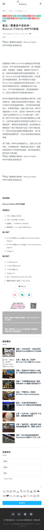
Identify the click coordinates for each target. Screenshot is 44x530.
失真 (25, 18)
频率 (8, 18)
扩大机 (38, 16)
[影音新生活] (22, 3)
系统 (33, 18)
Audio (4, 16)
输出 (29, 18)
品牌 (12, 18)
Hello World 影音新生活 (24, 520)
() (23, 286)
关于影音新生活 (9, 520)
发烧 (24, 16)
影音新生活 (17, 524)
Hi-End (10, 16)
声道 (21, 18)
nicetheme (23, 526)
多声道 (19, 16)
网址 (5, 473)
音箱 (37, 18)
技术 (33, 16)
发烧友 (29, 16)
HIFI (15, 16)
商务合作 (37, 520)
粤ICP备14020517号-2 (27, 524)
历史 (4, 18)
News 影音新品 (8, 33)
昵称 (6, 461)
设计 (17, 18)
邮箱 (6, 467)
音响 (4, 21)
